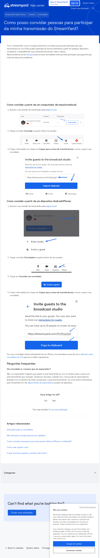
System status (88, 3)
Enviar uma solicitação (80, 8)
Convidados (43, 14)
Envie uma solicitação (58, 409)
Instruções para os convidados (20, 429)
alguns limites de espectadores (41, 382)
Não (54, 400)
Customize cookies (74, 550)
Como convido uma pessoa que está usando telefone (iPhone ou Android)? (39, 441)
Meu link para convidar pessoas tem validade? (26, 435)
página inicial (51, 109)
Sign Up (74, 3)
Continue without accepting (87, 507)
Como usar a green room (17, 447)
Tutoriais (31, 14)
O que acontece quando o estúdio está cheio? (27, 453)
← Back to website (14, 548)
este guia (30, 54)
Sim (45, 400)
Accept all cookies (74, 544)
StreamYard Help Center (15, 14)
